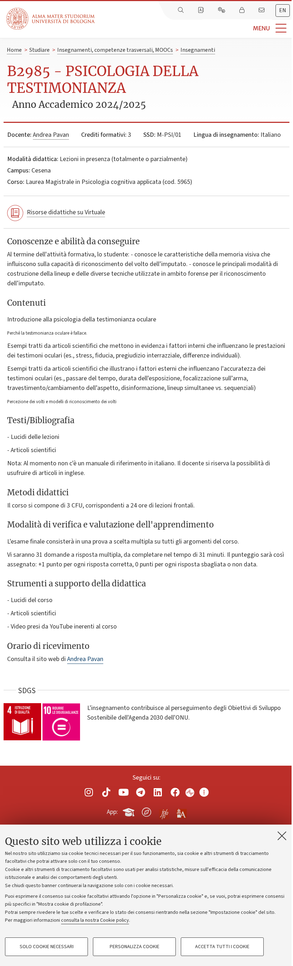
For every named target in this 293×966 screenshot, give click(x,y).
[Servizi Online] (222, 10)
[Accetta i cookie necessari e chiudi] (282, 835)
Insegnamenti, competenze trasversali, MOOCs (115, 50)
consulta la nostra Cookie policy (95, 920)
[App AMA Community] (181, 812)
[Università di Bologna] (51, 19)
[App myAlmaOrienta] (146, 811)
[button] (194, 28)
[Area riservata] (242, 10)
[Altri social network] (204, 792)
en (282, 10)
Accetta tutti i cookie (222, 946)
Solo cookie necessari (47, 946)
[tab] (282, 10)
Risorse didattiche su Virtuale (66, 212)
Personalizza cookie (134, 946)
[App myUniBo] (129, 811)
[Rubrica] (202, 10)
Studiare (39, 50)
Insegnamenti (197, 50)
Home (14, 50)
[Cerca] (182, 10)
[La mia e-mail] (262, 10)
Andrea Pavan (51, 134)
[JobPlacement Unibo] (164, 811)
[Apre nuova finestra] (89, 792)
